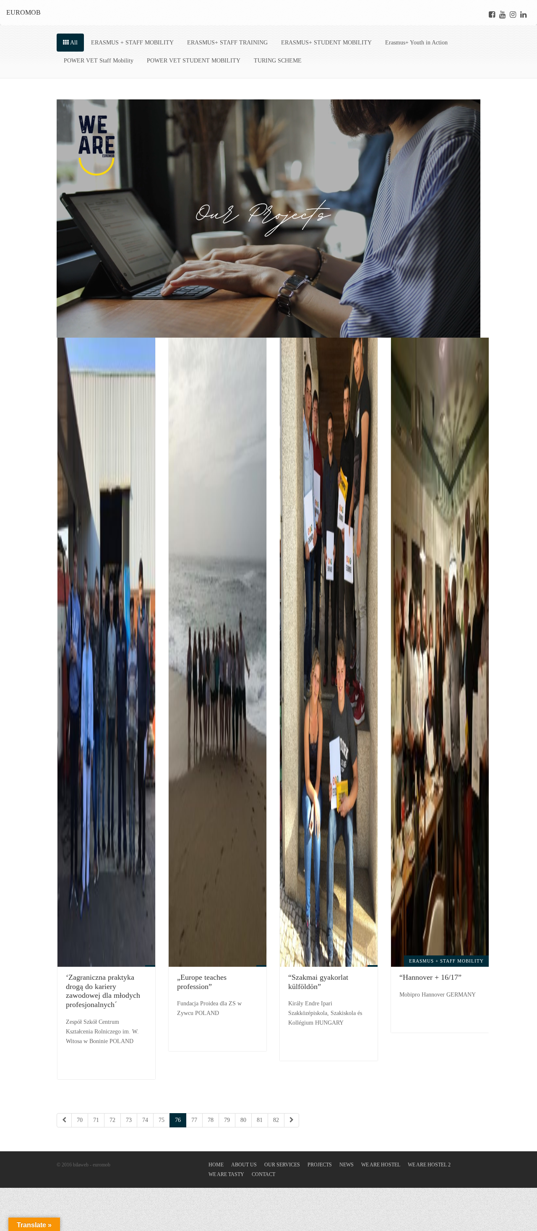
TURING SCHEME (278, 60)
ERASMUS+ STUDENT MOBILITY (326, 42)
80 (243, 1120)
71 (96, 1120)
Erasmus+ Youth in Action (416, 42)
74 (145, 1120)
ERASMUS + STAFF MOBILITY (132, 42)
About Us (244, 1165)
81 (260, 1120)
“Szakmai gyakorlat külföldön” (318, 982)
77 (194, 1120)
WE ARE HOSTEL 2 (429, 1165)
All (73, 42)
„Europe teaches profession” (202, 982)
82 (276, 1120)
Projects (320, 1165)
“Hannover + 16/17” (430, 977)
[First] (64, 1120)
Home (216, 1165)
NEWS (346, 1165)
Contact (263, 1174)
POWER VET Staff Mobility (98, 60)
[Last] (291, 1120)
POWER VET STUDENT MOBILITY (193, 60)
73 (129, 1120)
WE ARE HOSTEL (380, 1165)
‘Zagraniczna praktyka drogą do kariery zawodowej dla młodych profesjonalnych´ (103, 991)
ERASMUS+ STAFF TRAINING (227, 42)
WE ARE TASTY (226, 1174)
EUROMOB (23, 12)
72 (112, 1120)
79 (227, 1120)
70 (80, 1120)
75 (161, 1120)
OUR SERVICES (282, 1165)
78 (211, 1120)
